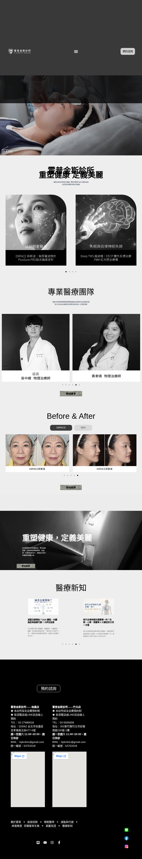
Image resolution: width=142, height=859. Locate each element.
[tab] (61, 427)
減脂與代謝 (67, 821)
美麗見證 (51, 825)
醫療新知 (67, 825)
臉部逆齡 (32, 821)
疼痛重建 (17, 825)
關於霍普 (16, 821)
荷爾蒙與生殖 (31, 825)
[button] (76, 51)
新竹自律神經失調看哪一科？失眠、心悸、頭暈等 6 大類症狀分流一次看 (98, 622)
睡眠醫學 (49, 821)
